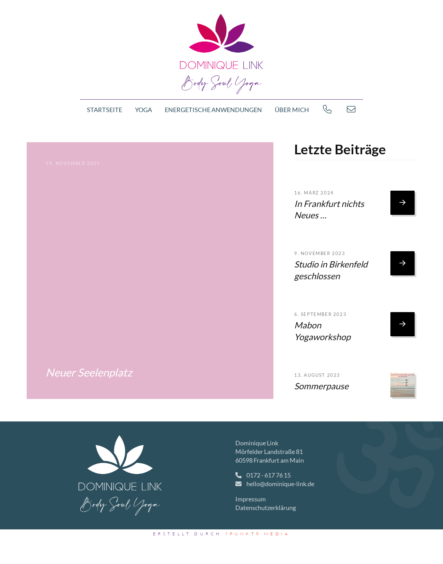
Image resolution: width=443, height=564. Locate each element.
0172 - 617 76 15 (268, 475)
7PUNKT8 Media (257, 533)
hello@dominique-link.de (280, 484)
